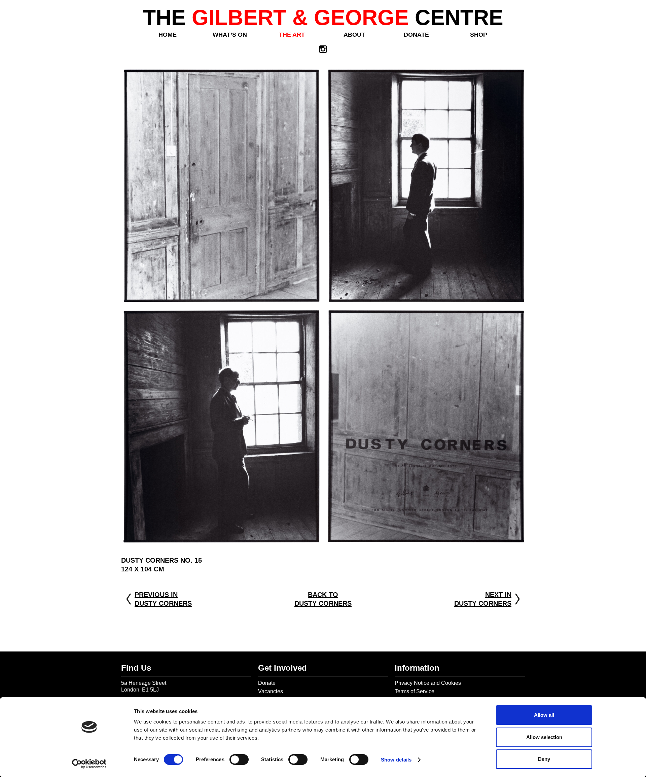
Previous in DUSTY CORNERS (163, 599)
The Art (292, 34)
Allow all (544, 715)
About (354, 34)
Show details (396, 760)
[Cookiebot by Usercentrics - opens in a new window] (89, 764)
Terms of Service (414, 691)
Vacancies (270, 691)
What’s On (230, 34)
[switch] (239, 759)
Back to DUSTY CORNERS (323, 599)
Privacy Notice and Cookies (428, 683)
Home (167, 34)
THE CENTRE (323, 17)
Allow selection (544, 737)
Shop (478, 34)
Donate (416, 34)
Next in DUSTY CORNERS (482, 599)
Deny (544, 759)
